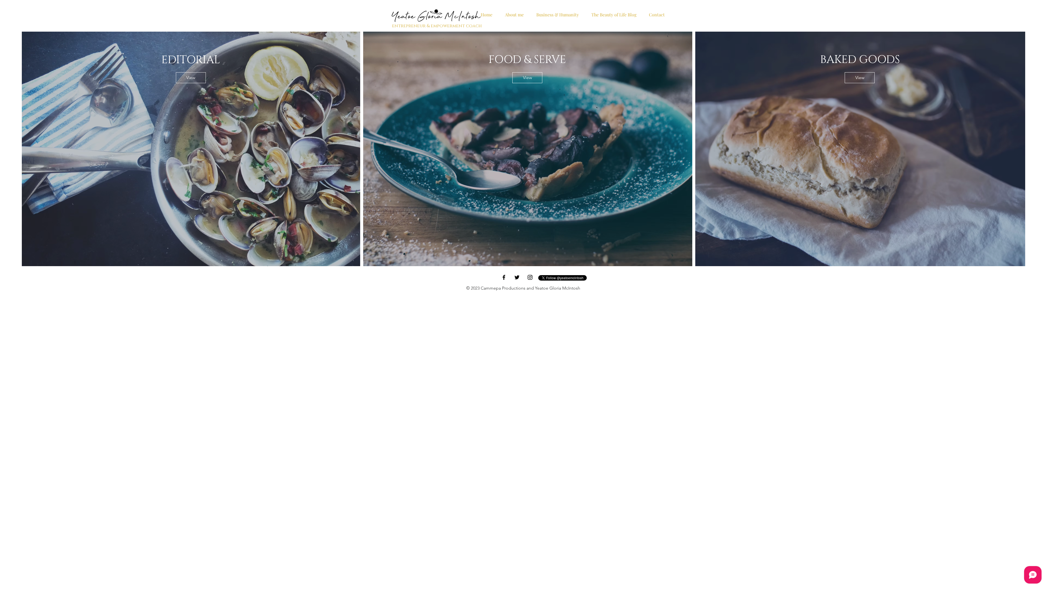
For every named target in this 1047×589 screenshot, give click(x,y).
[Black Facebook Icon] (504, 277)
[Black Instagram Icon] (530, 277)
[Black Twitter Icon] (517, 277)
